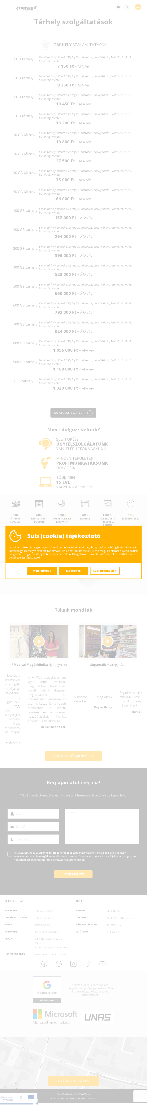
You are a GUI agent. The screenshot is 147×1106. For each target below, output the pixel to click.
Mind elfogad (42, 570)
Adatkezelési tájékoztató (24, 557)
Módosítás (73, 570)
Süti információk (104, 570)
